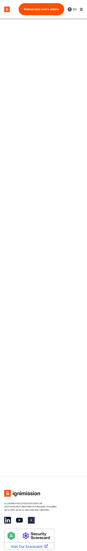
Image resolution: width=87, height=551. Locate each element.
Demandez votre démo (41, 9)
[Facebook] (31, 520)
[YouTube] (19, 520)
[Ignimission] (7, 9)
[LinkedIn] (7, 520)
